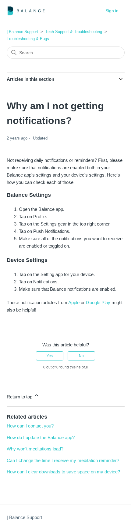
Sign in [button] (112, 10)
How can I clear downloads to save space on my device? (63, 471)
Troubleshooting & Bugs (28, 38)
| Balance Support (22, 31)
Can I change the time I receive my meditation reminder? (63, 460)
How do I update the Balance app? (41, 437)
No (81, 356)
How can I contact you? (30, 425)
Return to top (20, 396)
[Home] (26, 11)
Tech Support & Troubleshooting (73, 31)
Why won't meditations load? (35, 448)
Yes (50, 356)
